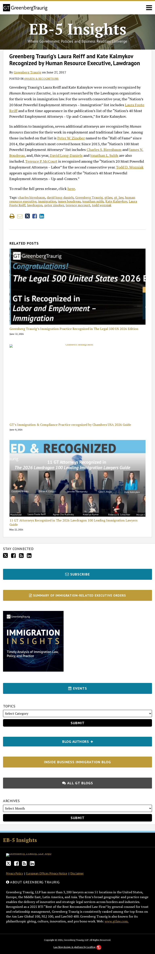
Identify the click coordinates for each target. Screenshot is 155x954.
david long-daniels (60, 197)
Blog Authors (46, 740)
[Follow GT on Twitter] (5, 555)
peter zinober (54, 205)
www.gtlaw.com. (117, 921)
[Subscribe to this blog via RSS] (21, 555)
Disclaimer (77, 873)
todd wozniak (101, 205)
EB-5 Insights (77, 29)
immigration (47, 201)
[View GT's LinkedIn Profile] (29, 555)
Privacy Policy (14, 873)
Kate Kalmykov (116, 201)
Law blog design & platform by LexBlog (74, 947)
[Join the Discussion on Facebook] (13, 555)
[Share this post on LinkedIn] (41, 216)
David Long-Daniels (66, 155)
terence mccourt (78, 205)
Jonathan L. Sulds (104, 155)
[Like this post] (34, 216)
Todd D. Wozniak (129, 167)
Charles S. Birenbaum (104, 149)
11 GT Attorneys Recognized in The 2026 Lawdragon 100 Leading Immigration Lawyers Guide (73, 522)
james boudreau (69, 201)
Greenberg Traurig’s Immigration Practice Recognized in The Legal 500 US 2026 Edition (73, 329)
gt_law (119, 197)
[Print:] (12, 216)
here (71, 188)
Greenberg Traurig (27, 72)
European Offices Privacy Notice (46, 873)
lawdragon (35, 205)
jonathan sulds (93, 201)
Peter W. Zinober (71, 138)
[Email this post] (20, 216)
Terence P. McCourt (41, 161)
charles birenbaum (31, 197)
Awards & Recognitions (41, 79)
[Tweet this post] (27, 216)
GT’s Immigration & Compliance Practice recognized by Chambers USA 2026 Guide (70, 425)
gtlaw (108, 197)
